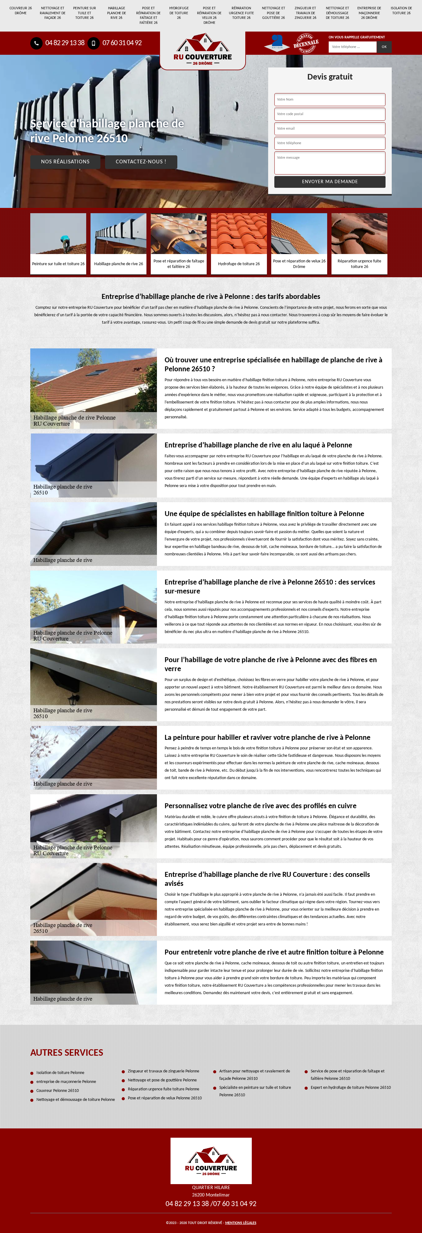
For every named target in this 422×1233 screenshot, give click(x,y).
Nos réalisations (65, 162)
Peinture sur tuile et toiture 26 (84, 13)
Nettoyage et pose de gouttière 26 (273, 13)
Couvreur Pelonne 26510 (57, 1091)
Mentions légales (240, 1223)
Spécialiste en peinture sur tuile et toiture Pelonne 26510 (255, 1091)
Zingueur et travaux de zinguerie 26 (305, 13)
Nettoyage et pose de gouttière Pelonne (162, 1080)
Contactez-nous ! (141, 162)
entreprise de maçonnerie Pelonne (66, 1082)
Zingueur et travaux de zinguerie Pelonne (163, 1071)
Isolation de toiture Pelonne (60, 1073)
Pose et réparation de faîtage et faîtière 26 (148, 15)
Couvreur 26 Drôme (21, 10)
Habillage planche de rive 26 (116, 13)
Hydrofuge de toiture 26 (179, 13)
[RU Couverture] (211, 1160)
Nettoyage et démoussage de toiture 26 (337, 13)
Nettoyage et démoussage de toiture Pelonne (75, 1099)
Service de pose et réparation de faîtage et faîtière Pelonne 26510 (348, 1075)
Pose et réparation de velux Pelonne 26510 (165, 1098)
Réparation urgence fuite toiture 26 (241, 13)
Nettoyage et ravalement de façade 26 (52, 13)
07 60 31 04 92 (121, 43)
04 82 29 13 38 (64, 43)
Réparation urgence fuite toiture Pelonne (163, 1089)
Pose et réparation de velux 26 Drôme (209, 15)
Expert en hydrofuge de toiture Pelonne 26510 (351, 1087)
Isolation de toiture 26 (401, 10)
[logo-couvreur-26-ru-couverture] (202, 51)
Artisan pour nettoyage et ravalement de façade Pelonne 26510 (254, 1075)
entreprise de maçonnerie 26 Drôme (369, 13)
